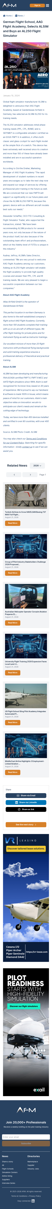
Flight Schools (8, 1169)
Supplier (31, 1165)
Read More (12, 523)
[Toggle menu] (47, 5)
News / (21, 15)
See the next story (24, 825)
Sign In (37, 5)
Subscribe (26, 1144)
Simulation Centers (9, 1172)
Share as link (28, 809)
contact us (27, 447)
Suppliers (6, 1179)
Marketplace (33, 1161)
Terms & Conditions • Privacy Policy (26, 1196)
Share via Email (28, 796)
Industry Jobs (33, 1169)
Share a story (7, 1161)
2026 (36, 466)
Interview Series (8, 1183)
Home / (9, 15)
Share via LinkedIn (28, 802)
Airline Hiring (7, 1176)
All (3, 1165)
